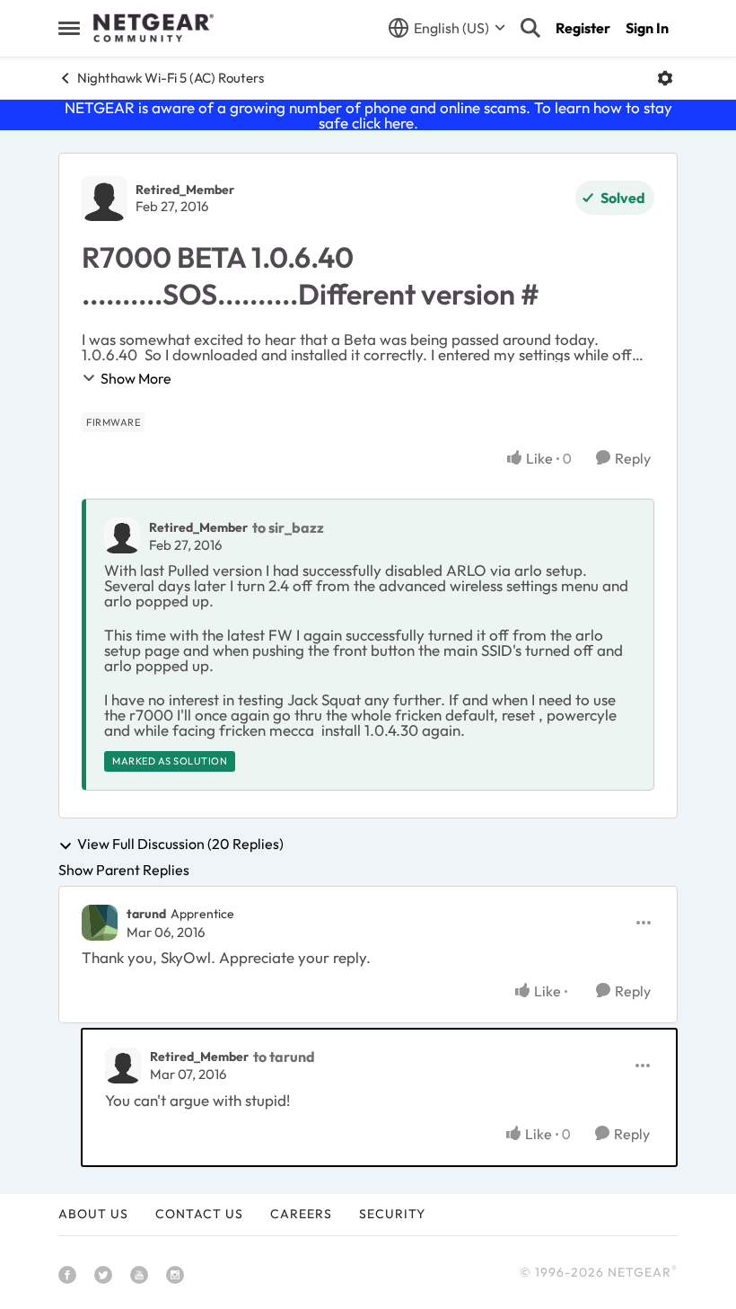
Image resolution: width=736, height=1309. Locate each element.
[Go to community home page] (153, 27)
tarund (146, 913)
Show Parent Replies (123, 869)
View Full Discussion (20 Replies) (180, 844)
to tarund (284, 1056)
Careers (301, 1214)
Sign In (647, 28)
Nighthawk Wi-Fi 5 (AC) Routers (170, 77)
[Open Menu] (665, 78)
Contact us (199, 1214)
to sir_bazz (288, 527)
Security (392, 1214)
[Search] (530, 28)
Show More (136, 378)
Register (583, 28)
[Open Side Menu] (69, 27)
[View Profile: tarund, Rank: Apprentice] (100, 923)
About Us (93, 1214)
